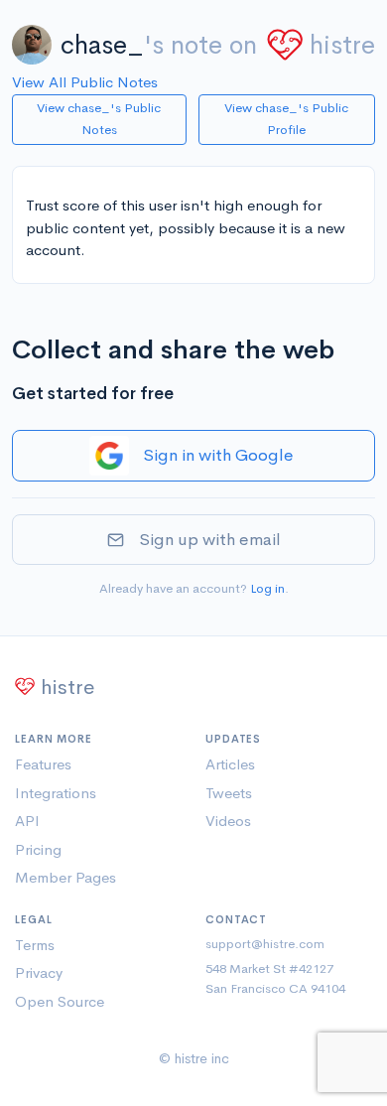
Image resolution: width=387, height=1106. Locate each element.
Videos (228, 820)
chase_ (102, 45)
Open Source (59, 1001)
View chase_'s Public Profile (286, 119)
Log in (267, 588)
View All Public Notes (85, 81)
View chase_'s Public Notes (99, 119)
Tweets (228, 792)
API (27, 820)
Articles (230, 764)
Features (43, 764)
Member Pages (65, 877)
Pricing (38, 849)
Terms (35, 944)
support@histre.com (264, 943)
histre (342, 45)
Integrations (55, 792)
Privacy (39, 972)
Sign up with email (210, 539)
